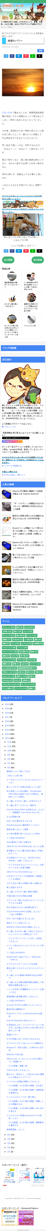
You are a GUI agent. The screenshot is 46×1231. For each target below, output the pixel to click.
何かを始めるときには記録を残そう (22, 907)
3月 (9, 1143)
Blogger (38, 1198)
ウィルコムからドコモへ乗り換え (21, 1097)
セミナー (33, 664)
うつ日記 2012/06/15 (16, 952)
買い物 (19, 635)
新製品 (5, 639)
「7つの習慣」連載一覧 (17, 1066)
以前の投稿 (7, 113)
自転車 (25, 680)
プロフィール (10, 427)
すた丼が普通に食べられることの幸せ (23, 834)
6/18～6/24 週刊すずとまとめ (19, 821)
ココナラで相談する (13, 466)
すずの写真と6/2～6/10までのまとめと (24, 1039)
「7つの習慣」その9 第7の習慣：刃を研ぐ (25, 1086)
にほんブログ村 (21, 240)
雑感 (40, 50)
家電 (14, 664)
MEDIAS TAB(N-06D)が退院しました (23, 927)
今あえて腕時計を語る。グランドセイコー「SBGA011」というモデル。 (28, 594)
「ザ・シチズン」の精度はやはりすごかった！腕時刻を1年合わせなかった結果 (28, 506)
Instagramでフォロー (12, 441)
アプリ (20, 660)
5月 (9, 1135)
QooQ (27, 1230)
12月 (9, 742)
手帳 (37, 672)
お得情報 (36, 643)
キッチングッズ (26, 684)
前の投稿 (38, 260)
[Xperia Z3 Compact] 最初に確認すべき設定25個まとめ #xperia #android (28, 607)
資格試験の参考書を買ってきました (22, 996)
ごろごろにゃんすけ (10, 684)
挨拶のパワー (12, 1035)
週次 (15, 631)
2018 (7, 713)
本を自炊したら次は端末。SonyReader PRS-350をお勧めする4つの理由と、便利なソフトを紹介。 (25, 794)
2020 (7, 708)
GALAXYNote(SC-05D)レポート (21, 1020)
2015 (7, 725)
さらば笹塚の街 (13, 817)
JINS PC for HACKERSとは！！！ (22, 872)
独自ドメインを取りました (18, 923)
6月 (9, 767)
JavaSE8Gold (8, 668)
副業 (30, 688)
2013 (7, 734)
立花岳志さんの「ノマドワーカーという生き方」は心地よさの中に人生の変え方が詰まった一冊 (25, 1028)
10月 (9, 750)
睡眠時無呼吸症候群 (25, 668)
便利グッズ (21, 676)
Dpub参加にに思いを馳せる (19, 842)
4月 (9, 1139)
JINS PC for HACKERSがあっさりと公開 (25, 846)
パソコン (21, 648)
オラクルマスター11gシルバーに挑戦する (25, 1043)
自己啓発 (22, 652)
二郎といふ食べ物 (14, 776)
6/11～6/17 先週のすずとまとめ (20, 918)
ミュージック (7, 660)
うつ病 (26, 639)
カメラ (25, 631)
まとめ (27, 627)
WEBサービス (8, 672)
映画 (30, 676)
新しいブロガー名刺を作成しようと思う (24, 787)
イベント (30, 635)
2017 (7, 717)
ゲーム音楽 (7, 688)
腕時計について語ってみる (18, 771)
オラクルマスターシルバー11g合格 (22, 964)
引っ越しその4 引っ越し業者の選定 (22, 892)
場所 (36, 639)
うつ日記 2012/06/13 (16, 1001)
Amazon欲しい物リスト (15, 475)
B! (19, 56)
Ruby (16, 680)
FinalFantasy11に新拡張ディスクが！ (23, 825)
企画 (19, 672)
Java (13, 656)
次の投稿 (8, 260)
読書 (4, 643)
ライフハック (7, 648)
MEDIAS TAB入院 (15, 1054)
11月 (9, 746)
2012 (7, 738)
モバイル (24, 643)
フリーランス (20, 688)
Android (16, 639)
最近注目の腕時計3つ (16, 1009)
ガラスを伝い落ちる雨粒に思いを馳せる (24, 883)
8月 (9, 759)
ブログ (30, 660)
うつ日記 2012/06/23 (16, 838)
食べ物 (23, 656)
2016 (7, 721)
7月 (9, 763)
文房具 (5, 631)
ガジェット (7, 627)
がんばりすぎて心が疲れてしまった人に (24, 1005)
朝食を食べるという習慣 (17, 829)
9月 (9, 755)
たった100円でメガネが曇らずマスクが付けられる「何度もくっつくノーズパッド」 (28, 570)
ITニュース (6, 635)
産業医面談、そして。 (16, 1129)
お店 (23, 664)
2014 (7, 730)
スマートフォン (8, 652)
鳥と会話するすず (14, 887)
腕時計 (5, 664)
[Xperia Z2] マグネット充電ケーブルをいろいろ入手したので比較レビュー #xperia (28, 545)
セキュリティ (7, 676)
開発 (32, 652)
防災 (28, 672)
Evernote (6, 680)
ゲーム (13, 643)
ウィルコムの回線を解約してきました (23, 1081)
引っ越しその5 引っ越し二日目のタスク (24, 801)
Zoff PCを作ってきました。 (19, 1070)
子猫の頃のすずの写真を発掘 (19, 896)
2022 (7, 704)
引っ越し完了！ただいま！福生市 (21, 805)
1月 (9, 1152)
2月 (9, 1147)
